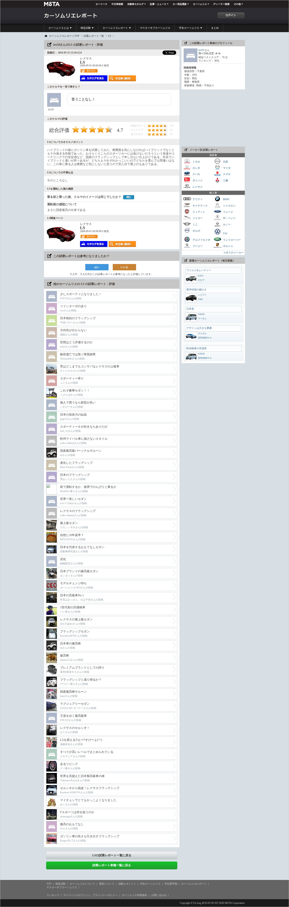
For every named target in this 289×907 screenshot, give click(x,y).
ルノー (226, 224)
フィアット (198, 211)
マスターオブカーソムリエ (155, 27)
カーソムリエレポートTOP (64, 35)
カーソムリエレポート (193, 883)
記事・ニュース (158, 4)
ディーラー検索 (221, 4)
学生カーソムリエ (150, 883)
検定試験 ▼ (87, 27)
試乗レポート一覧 (94, 35)
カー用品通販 (180, 4)
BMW (225, 199)
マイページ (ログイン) (75, 895)
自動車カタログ (135, 4)
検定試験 (60, 883)
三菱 (225, 180)
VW (224, 233)
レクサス (197, 186)
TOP (49, 883)
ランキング (53, 895)
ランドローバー (231, 239)
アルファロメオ (201, 239)
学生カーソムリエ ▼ (190, 27)
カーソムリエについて (82, 883)
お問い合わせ (159, 895)
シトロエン (229, 205)
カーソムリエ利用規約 (134, 895)
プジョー (197, 246)
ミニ (195, 224)
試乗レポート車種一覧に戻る (111, 865)
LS (109, 35)
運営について (106, 883)
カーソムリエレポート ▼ (117, 27)
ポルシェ (227, 246)
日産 (225, 161)
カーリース (101, 4)
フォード (227, 211)
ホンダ (196, 167)
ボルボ (196, 230)
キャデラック (200, 205)
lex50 (201, 50)
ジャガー (197, 218)
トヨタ (196, 161)
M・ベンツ (228, 218)
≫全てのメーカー (233, 252)
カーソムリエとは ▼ (60, 27)
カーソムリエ (200, 4)
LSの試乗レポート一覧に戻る (111, 855)
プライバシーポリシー (105, 895)
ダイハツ (197, 180)
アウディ (197, 199)
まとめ (215, 27)
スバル (196, 174)
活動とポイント (127, 883)
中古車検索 (117, 4)
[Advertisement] (213, 118)
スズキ (226, 174)
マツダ (226, 167)
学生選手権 (170, 883)
